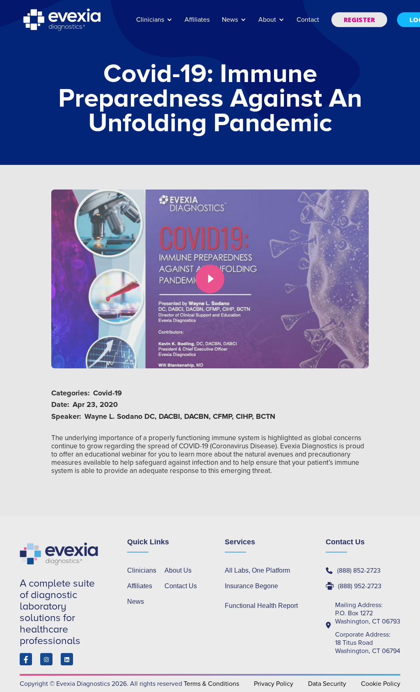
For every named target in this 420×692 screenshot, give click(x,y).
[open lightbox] (210, 279)
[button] (154, 24)
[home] (63, 19)
